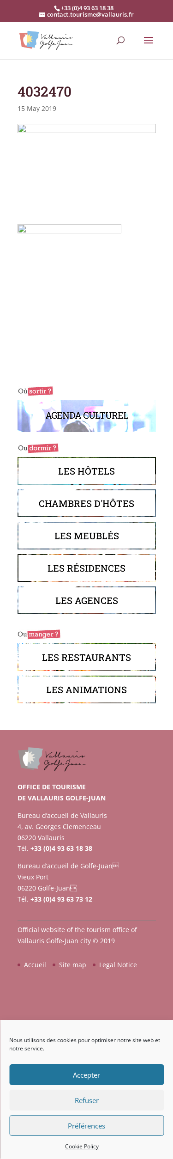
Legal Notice (118, 964)
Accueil (35, 964)
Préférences (86, 1125)
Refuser (87, 1100)
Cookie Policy (82, 1146)
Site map (72, 964)
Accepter (86, 1075)
